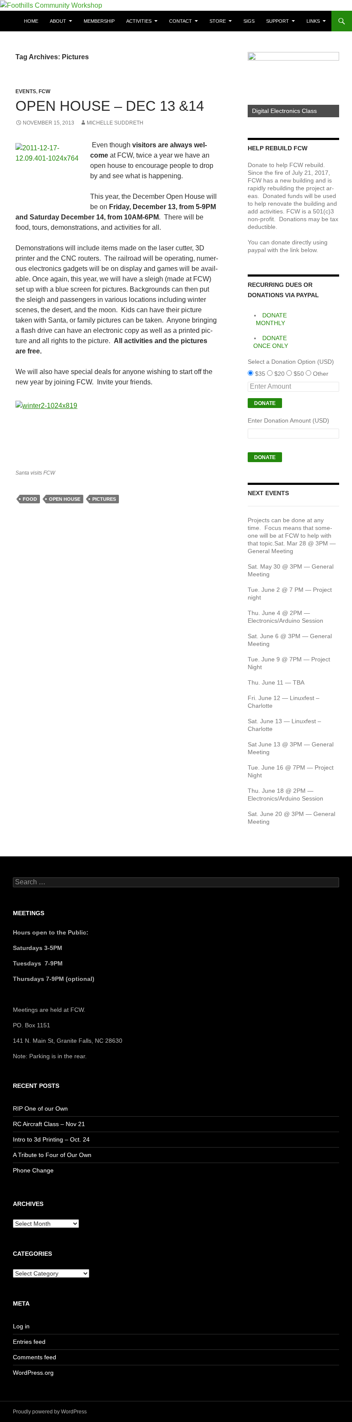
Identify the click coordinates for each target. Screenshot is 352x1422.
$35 (261, 373)
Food (30, 499)
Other (320, 373)
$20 (280, 373)
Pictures (104, 499)
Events (25, 91)
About (58, 21)
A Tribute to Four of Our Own (52, 1154)
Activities (139, 21)
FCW (44, 91)
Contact (180, 21)
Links (313, 21)
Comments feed (34, 1357)
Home (31, 21)
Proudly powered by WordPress (50, 1412)
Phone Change (33, 1170)
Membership (99, 21)
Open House (64, 499)
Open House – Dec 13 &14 (109, 106)
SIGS (249, 21)
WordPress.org (33, 1372)
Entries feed (29, 1341)
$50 (300, 373)
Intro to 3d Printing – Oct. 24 (51, 1139)
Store (217, 21)
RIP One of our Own (40, 1108)
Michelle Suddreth (115, 123)
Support (277, 21)
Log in (21, 1326)
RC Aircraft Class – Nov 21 (49, 1124)
